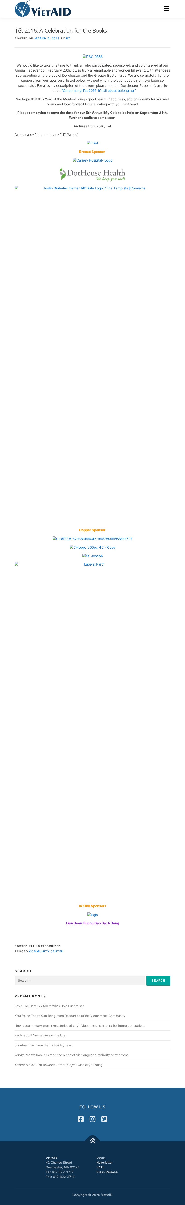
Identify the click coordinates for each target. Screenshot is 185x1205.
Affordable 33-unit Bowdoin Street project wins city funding (59, 1065)
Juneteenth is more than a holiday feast (44, 1045)
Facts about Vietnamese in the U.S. (40, 1035)
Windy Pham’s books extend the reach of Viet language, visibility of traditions (71, 1055)
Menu (166, 8)
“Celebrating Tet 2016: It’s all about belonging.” (99, 90)
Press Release (107, 1172)
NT (68, 38)
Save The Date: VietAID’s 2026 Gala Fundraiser (49, 1006)
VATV (100, 1167)
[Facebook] (81, 1119)
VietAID (51, 1158)
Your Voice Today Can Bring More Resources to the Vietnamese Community (70, 1016)
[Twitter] (104, 1119)
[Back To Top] (93, 1141)
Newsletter (104, 1162)
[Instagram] (92, 1119)
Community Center (46, 951)
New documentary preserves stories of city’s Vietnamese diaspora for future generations (80, 1025)
